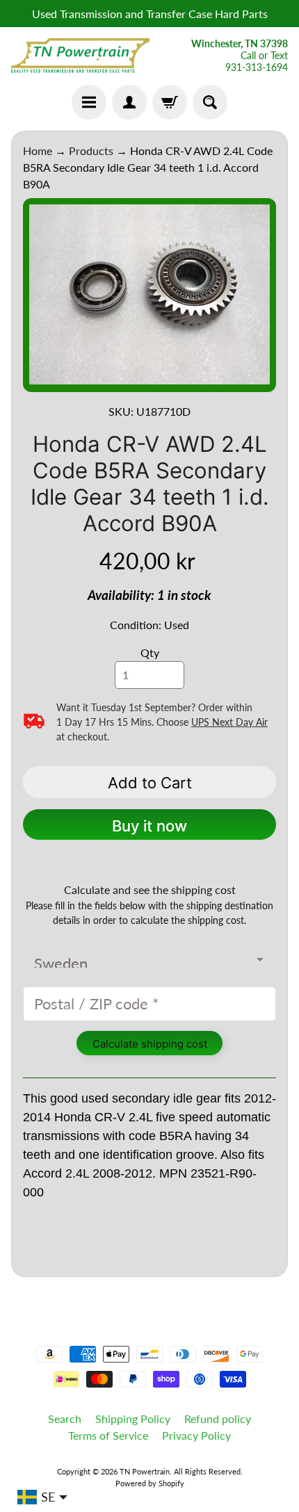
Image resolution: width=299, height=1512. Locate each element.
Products (91, 150)
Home (37, 150)
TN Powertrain (145, 1471)
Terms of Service (108, 1435)
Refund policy (217, 1418)
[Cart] (169, 102)
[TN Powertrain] (80, 55)
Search (64, 1418)
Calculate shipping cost (149, 1043)
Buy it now (149, 826)
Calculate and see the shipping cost (150, 889)
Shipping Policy (132, 1418)
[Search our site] (210, 102)
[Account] (129, 102)
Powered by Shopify (149, 1483)
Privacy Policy (196, 1435)
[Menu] (89, 102)
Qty (149, 652)
